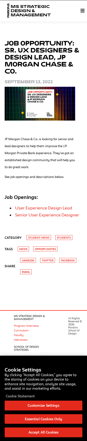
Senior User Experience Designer (47, 214)
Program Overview (26, 325)
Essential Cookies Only (43, 419)
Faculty (18, 335)
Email (26, 271)
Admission (21, 339)
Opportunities (45, 248)
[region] (43, 398)
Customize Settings (43, 405)
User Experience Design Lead (43, 207)
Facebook (68, 260)
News (23, 248)
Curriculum (21, 330)
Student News (38, 237)
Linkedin (28, 260)
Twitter (47, 260)
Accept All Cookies (43, 432)
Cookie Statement (20, 396)
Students (64, 237)
